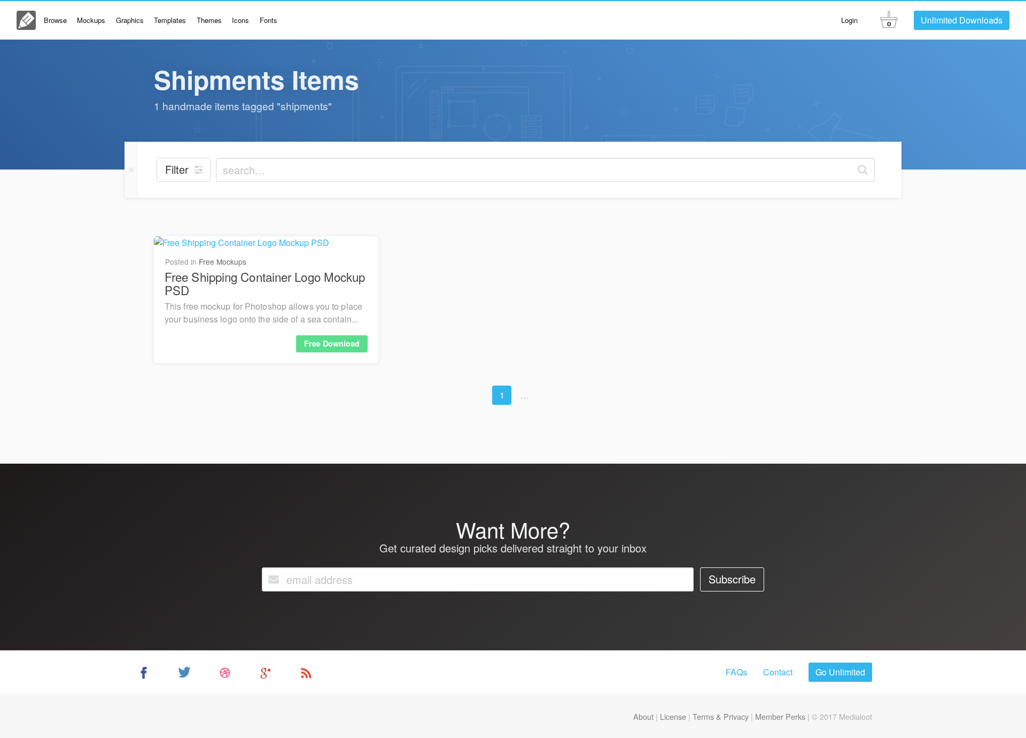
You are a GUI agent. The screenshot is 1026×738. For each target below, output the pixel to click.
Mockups (91, 20)
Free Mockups (222, 261)
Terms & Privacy (721, 716)
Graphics (130, 20)
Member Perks (780, 716)
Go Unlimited (840, 672)
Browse (55, 20)
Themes (209, 20)
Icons (240, 20)
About (643, 716)
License (673, 716)
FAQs (736, 672)
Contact (777, 672)
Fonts (268, 20)
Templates (170, 20)
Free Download (332, 343)
